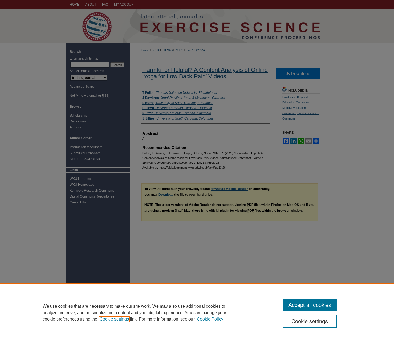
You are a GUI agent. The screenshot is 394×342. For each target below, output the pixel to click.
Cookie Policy (210, 319)
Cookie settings (114, 319)
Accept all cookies (309, 305)
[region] (197, 312)
